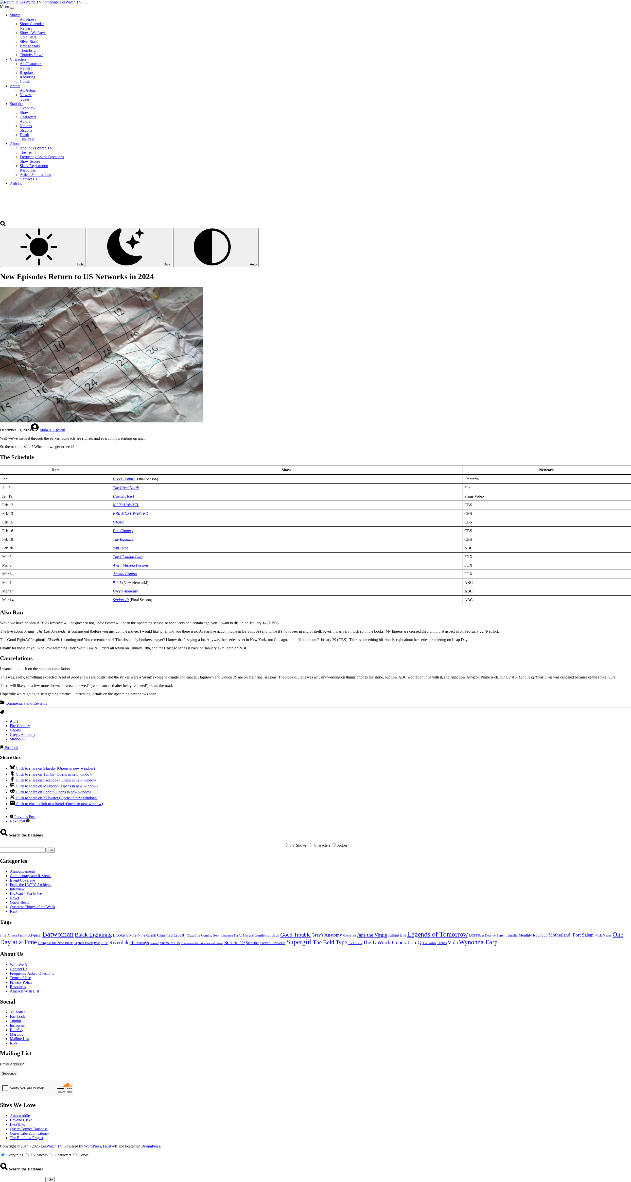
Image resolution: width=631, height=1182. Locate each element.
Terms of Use (20, 978)
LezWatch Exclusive (26, 893)
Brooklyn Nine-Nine (129, 935)
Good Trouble (124, 479)
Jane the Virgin (372, 935)
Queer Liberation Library (29, 1133)
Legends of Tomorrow (437, 934)
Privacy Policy (21, 982)
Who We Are (20, 964)
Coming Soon (210, 935)
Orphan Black (83, 943)
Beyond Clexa (21, 1120)
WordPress (92, 1146)
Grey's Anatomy (22, 734)
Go (51, 850)
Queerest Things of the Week (32, 907)
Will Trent (120, 548)
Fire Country (123, 531)
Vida (453, 942)
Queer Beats (19, 902)
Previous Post (24, 817)
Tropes (442, 943)
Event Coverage (22, 880)
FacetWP (110, 1146)
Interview (17, 889)
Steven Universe (272, 943)
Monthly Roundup (533, 935)
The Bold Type (330, 942)
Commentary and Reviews (26, 703)
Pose (97, 943)
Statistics (252, 942)
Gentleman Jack (267, 935)
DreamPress (150, 1146)
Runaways (139, 942)
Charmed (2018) (171, 935)
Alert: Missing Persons (130, 565)
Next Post (18, 821)
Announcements (22, 871)
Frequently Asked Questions (32, 973)
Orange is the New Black (55, 943)
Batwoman (58, 934)
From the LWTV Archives (30, 885)
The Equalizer (124, 539)
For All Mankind (244, 935)
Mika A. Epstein (52, 430)
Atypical (34, 935)
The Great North (126, 488)
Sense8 (154, 943)
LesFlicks (17, 1124)
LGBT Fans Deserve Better (487, 935)
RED (104, 943)
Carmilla (151, 935)
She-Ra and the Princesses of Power (202, 943)
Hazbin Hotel (123, 496)
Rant (13, 911)
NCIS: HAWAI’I (126, 505)
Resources (18, 987)
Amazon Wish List (24, 991)
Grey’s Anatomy (125, 591)
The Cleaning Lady (128, 557)
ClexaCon (193, 935)
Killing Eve (397, 935)
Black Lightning (93, 934)
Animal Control (125, 574)
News (14, 898)
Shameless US (170, 943)
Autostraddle (20, 1115)
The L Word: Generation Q (392, 942)
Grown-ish (349, 935)
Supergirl (299, 942)
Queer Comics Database (29, 1129)
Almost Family (17, 935)
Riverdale (119, 942)
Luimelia (512, 935)
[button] (3, 225)
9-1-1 (117, 582)
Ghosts (118, 522)
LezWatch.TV (51, 1146)
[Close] (12, 8)
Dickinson (227, 935)
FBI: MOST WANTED (130, 513)
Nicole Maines (603, 935)
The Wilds (429, 943)
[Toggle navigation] (85, 3)
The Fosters (355, 943)
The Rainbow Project (26, 1138)
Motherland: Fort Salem (571, 935)
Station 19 (121, 600)
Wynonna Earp (478, 942)
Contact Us (18, 969)
